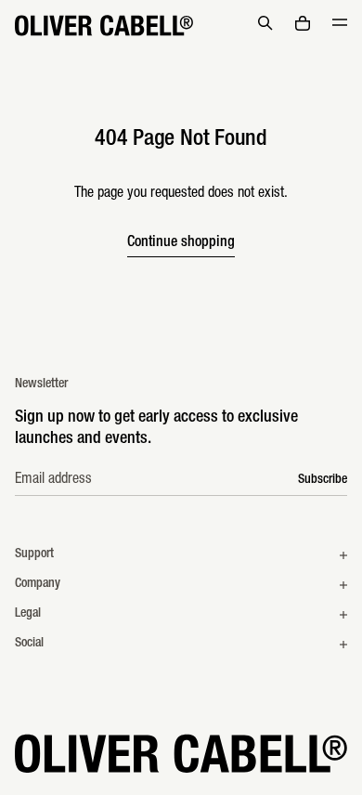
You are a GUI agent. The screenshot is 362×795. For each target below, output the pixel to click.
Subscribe (322, 480)
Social (29, 643)
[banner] (181, 25)
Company (37, 584)
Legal (28, 613)
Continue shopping (181, 243)
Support (34, 554)
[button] (265, 23)
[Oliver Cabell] (104, 25)
